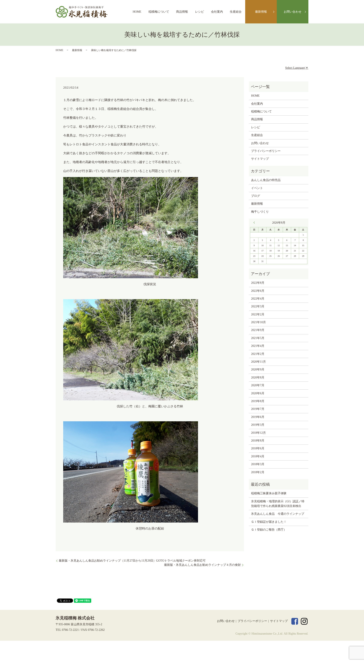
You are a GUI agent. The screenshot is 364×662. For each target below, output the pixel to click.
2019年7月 (257, 409)
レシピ (199, 11)
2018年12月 (258, 432)
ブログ (255, 195)
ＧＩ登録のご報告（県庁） (268, 529)
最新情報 (261, 11)
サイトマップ (260, 158)
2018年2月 (257, 472)
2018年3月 (257, 464)
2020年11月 (258, 361)
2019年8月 (257, 401)
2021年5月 (257, 338)
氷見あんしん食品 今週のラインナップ (277, 513)
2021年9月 (257, 330)
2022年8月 (257, 282)
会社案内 (217, 11)
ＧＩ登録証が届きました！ (268, 521)
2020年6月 (257, 393)
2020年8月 (257, 377)
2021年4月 (257, 345)
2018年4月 (257, 456)
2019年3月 (257, 424)
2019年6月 (257, 417)
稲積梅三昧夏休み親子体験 (268, 493)
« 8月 (255, 222)
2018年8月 (257, 440)
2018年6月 (257, 448)
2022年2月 (257, 314)
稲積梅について (159, 11)
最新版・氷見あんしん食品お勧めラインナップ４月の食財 (202, 564)
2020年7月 (257, 385)
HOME (137, 11)
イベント (257, 188)
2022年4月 (257, 298)
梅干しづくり (260, 211)
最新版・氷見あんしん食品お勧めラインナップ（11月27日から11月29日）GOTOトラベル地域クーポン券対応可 (132, 560)
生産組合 (236, 11)
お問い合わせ (292, 11)
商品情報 (182, 11)
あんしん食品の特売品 (266, 180)
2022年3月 (257, 306)
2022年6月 (257, 290)
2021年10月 (258, 322)
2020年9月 (257, 369)
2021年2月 (257, 353)
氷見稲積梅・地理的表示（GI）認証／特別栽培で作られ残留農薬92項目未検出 (277, 504)
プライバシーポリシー (266, 151)
